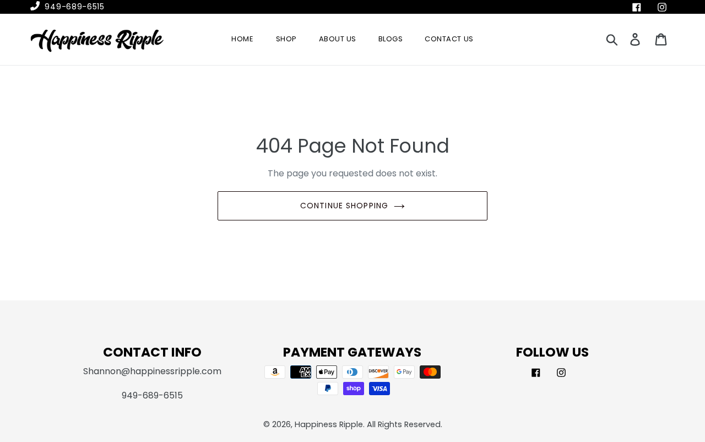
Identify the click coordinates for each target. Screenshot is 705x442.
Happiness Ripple (329, 424)
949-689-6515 (73, 6)
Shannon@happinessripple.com (152, 371)
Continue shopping (344, 205)
